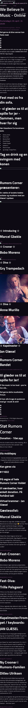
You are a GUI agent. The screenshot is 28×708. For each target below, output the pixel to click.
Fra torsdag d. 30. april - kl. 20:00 (11, 22)
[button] (14, 39)
